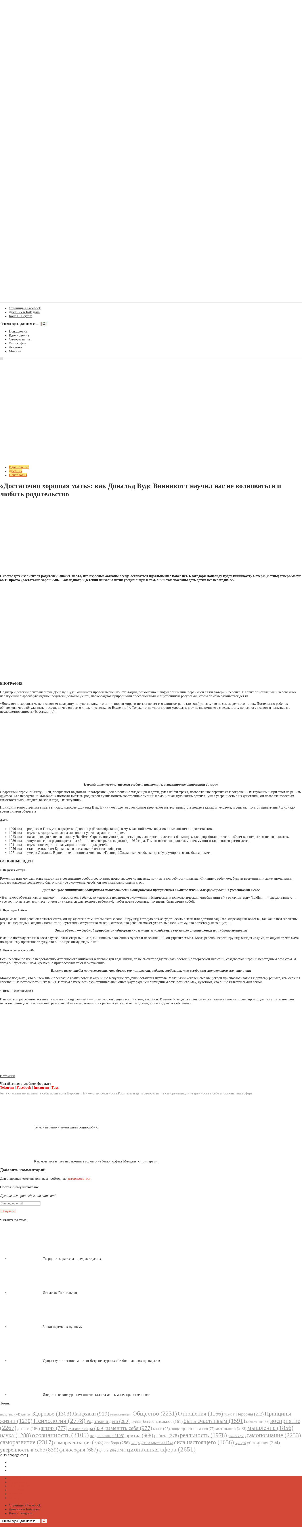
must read (10, 1414)
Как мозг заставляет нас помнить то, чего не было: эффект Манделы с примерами (96, 1161)
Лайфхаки (90, 1414)
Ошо (229, 1414)
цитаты (107, 1450)
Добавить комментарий (21, 505)
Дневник (15, 471)
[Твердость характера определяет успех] (26, 1259)
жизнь (54, 1428)
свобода (117, 1442)
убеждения (263, 1442)
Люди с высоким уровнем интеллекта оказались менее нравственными (96, 1395)
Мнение (15, 351)
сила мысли (157, 1442)
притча (139, 1435)
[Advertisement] (151, 540)
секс (136, 1443)
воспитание (257, 1421)
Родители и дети (130, 1093)
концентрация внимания (192, 1429)
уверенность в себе (204, 1093)
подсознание (107, 1435)
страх (240, 1443)
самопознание (274, 1435)
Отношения (200, 1413)
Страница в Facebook (25, 1462)
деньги (28, 1428)
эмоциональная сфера (236, 1093)
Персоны (73, 1093)
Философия (17, 343)
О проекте (62, 1455)
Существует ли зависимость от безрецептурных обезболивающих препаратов (101, 1361)
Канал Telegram (20, 1470)
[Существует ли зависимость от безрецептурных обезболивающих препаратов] (26, 1361)
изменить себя (38, 1093)
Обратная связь (40, 1455)
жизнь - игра (86, 1428)
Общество (154, 1413)
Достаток (16, 347)
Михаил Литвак (121, 1414)
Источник (7, 1076)
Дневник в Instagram (24, 1466)
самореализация (177, 1093)
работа (166, 1435)
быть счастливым (13, 1093)
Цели (136, 1421)
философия (78, 1450)
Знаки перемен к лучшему (62, 1327)
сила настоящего (204, 1442)
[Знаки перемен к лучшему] (26, 1327)
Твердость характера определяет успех (72, 1259)
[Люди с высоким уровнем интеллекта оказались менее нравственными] (26, 1395)
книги (161, 1429)
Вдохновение (19, 335)
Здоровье (51, 1413)
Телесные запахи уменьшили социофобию (66, 1127)
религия (237, 1436)
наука (15, 1435)
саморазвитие (154, 1093)
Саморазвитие (19, 339)
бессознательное (163, 1421)
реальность (108, 1093)
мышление (270, 1427)
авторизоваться (78, 1178)
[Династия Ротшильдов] (26, 1293)
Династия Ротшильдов (60, 1293)
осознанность (60, 1434)
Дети (26, 1415)
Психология (18, 331)
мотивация (58, 1093)
